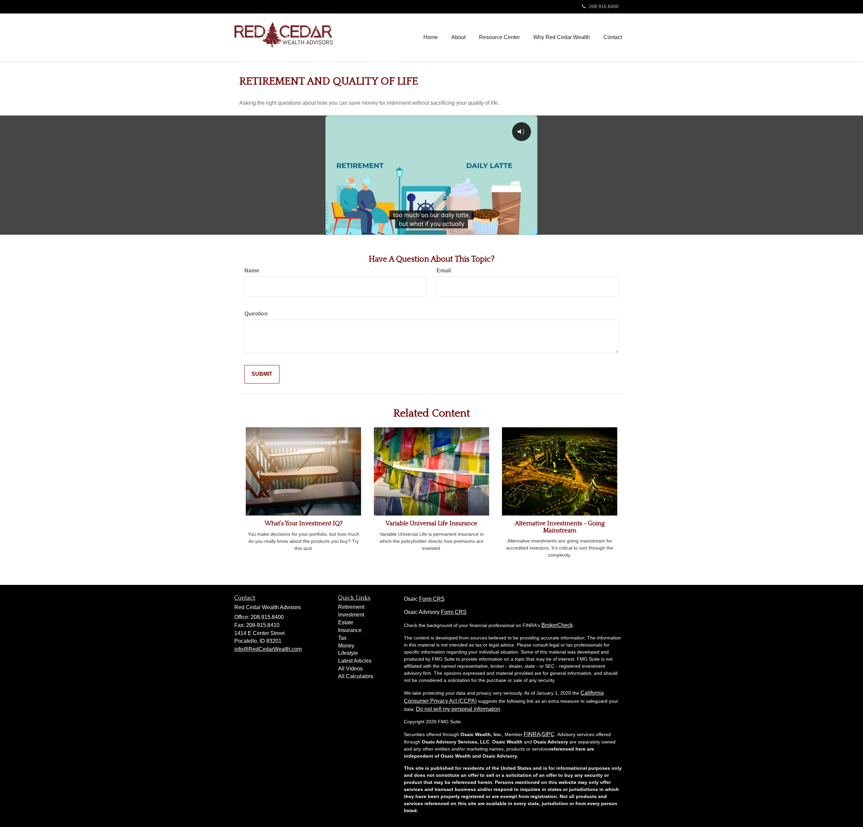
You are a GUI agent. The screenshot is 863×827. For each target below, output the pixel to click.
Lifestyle (348, 653)
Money (346, 646)
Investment (351, 615)
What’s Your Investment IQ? (304, 523)
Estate (345, 622)
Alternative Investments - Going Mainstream (560, 527)
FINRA (532, 734)
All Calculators (355, 676)
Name (251, 270)
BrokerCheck (557, 625)
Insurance (350, 630)
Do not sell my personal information (458, 709)
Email (444, 270)
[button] (458, 37)
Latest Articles (354, 661)
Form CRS (432, 599)
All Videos (350, 668)
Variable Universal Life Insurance (431, 523)
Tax (342, 638)
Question (256, 314)
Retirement (351, 607)
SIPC (548, 734)
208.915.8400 (604, 6)
